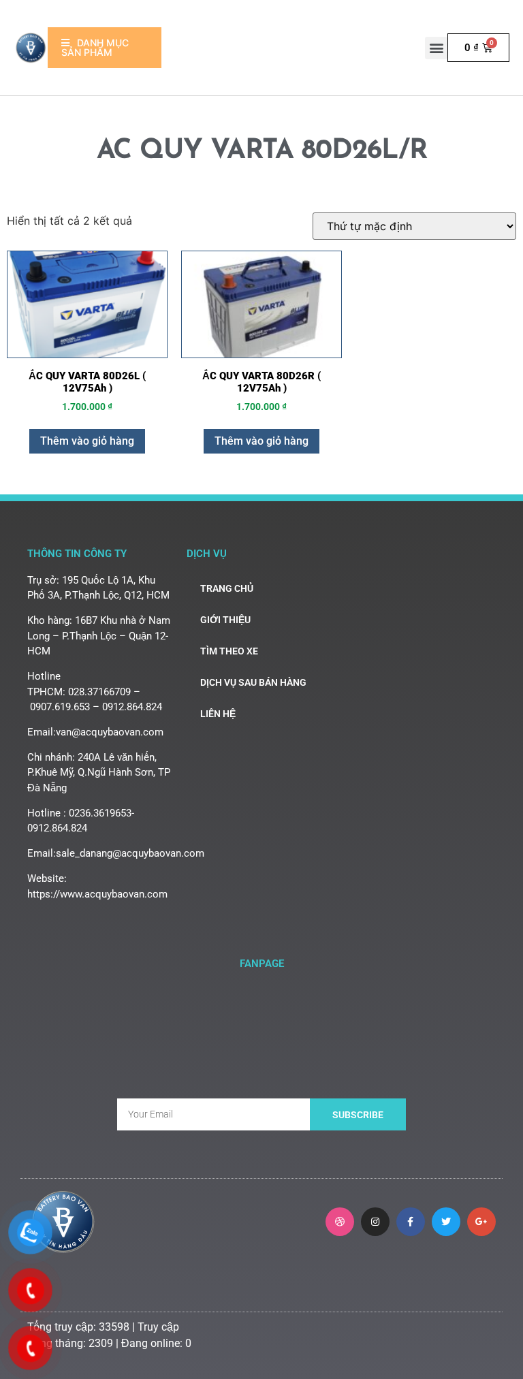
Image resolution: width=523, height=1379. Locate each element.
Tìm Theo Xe (229, 651)
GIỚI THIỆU (225, 619)
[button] (436, 48)
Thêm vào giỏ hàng (87, 440)
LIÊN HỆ (218, 713)
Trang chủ (226, 588)
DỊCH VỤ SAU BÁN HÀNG (253, 682)
